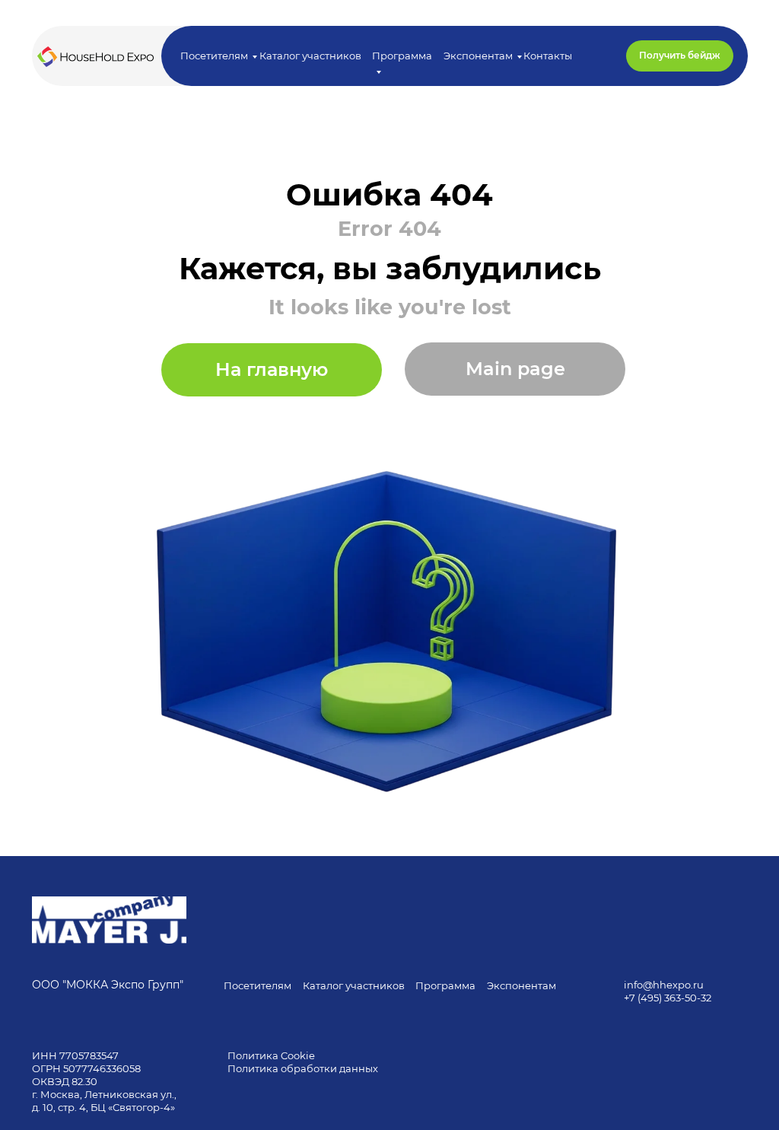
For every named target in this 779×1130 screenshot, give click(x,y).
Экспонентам (478, 55)
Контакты (547, 55)
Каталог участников (310, 55)
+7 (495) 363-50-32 (667, 998)
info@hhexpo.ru (664, 985)
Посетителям (214, 55)
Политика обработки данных (303, 1068)
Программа (445, 985)
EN (765, 56)
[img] (109, 920)
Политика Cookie (271, 1055)
